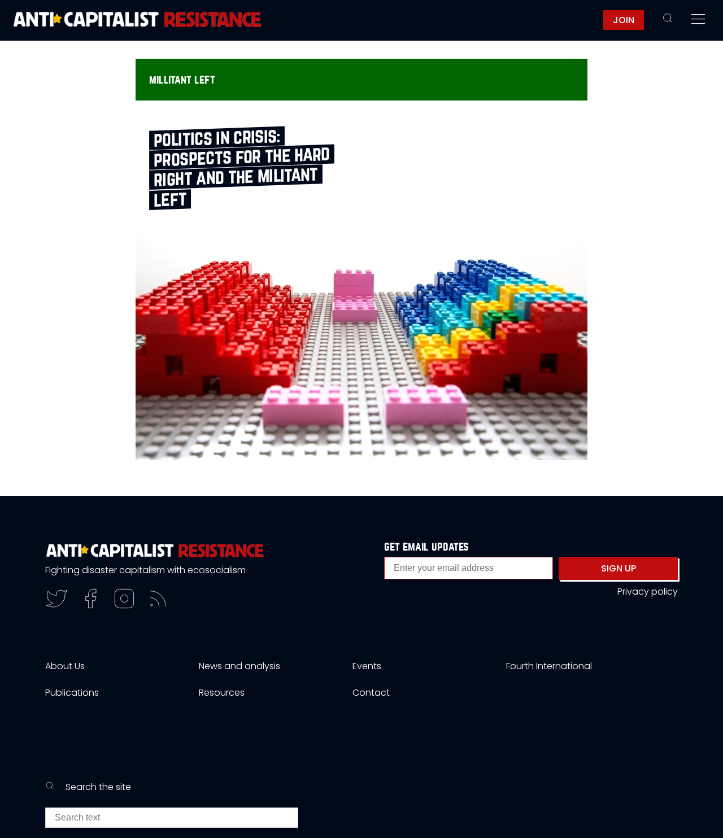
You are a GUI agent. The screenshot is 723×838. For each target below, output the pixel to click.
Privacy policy (647, 591)
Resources (222, 692)
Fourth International (549, 666)
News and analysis (239, 666)
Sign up (618, 568)
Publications (72, 692)
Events (366, 666)
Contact (371, 692)
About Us (65, 666)
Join (623, 20)
